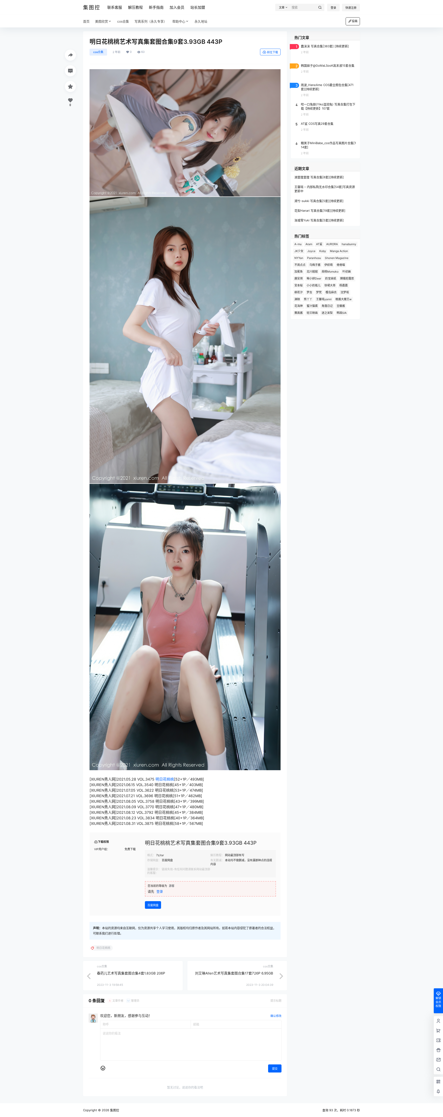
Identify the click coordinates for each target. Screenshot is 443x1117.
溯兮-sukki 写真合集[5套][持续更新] (319, 201)
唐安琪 (298, 278)
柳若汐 (298, 292)
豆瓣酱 (341, 306)
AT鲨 (319, 244)
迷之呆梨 (327, 313)
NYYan (298, 258)
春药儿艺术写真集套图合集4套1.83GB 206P (131, 973)
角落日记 (327, 306)
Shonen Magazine (336, 258)
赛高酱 (298, 313)
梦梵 (319, 292)
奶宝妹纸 (330, 278)
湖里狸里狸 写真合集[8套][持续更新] (319, 177)
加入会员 (177, 7)
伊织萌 (328, 265)
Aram (308, 244)
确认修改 (275, 1016)
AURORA (332, 244)
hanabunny (349, 244)
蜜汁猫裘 (312, 306)
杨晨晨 (343, 285)
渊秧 (297, 299)
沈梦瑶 (345, 292)
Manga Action (339, 251)
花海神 (298, 306)
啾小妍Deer (314, 278)
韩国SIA (342, 313)
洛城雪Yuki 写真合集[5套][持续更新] (319, 220)
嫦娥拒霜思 (347, 278)
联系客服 (114, 7)
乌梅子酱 (314, 265)
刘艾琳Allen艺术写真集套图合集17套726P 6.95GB (234, 973)
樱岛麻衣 (331, 292)
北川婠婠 (312, 271)
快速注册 (350, 7)
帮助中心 (178, 21)
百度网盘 (153, 905)
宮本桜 (298, 285)
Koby (322, 251)
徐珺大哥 (329, 285)
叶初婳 (346, 271)
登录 (333, 7)
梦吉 (309, 292)
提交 (275, 1068)
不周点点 (299, 265)
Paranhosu (314, 258)
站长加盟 (197, 7)
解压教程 (135, 7)
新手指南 (156, 7)
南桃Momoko (330, 271)
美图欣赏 (101, 21)
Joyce (311, 251)
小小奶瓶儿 (313, 285)
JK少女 (298, 251)
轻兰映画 (312, 313)
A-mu (298, 244)
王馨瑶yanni (324, 299)
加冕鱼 (298, 271)
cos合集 (98, 52)
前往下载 (272, 52)
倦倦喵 (341, 265)
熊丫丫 (308, 299)
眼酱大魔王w (343, 299)
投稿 (354, 21)
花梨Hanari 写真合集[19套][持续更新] (319, 210)
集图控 (114, 1110)
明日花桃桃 (165, 779)
